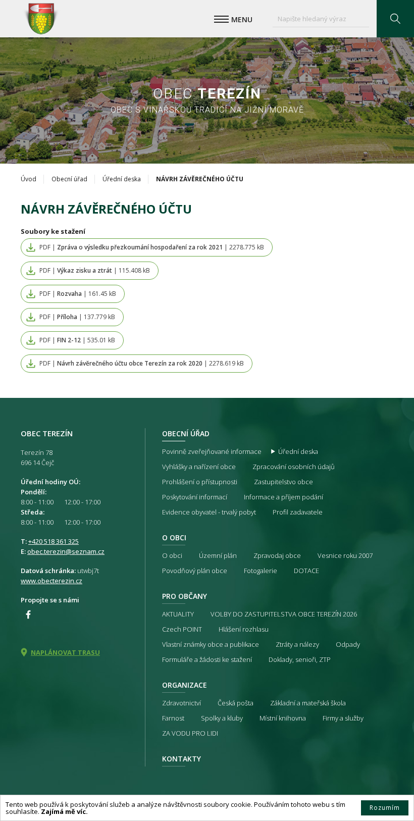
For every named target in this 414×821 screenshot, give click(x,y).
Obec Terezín (41, 18)
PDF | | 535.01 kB (77, 340)
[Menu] (221, 19)
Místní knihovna (283, 718)
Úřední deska (121, 179)
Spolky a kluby (222, 718)
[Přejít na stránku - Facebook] (28, 614)
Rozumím (385, 807)
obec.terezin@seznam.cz (66, 551)
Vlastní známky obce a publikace (210, 644)
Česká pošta (235, 702)
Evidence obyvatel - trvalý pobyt (209, 512)
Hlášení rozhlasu (244, 629)
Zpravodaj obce (277, 555)
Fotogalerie (260, 570)
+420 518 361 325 (53, 541)
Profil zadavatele (298, 512)
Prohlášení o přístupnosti (199, 481)
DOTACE (306, 570)
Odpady (348, 644)
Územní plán (218, 555)
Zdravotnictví (181, 702)
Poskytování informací (194, 496)
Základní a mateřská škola (308, 702)
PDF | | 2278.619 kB (141, 363)
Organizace (184, 685)
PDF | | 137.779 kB (77, 317)
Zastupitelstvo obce (283, 481)
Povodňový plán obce (194, 570)
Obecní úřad (69, 179)
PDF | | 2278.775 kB (151, 247)
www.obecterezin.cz (51, 580)
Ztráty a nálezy (297, 644)
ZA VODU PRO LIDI (190, 733)
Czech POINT (182, 629)
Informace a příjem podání (283, 496)
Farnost (173, 718)
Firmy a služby (343, 718)
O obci (174, 537)
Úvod (28, 179)
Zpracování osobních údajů (293, 466)
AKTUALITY (178, 614)
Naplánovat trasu (65, 652)
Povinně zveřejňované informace (212, 451)
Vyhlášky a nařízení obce (199, 466)
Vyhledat (395, 18)
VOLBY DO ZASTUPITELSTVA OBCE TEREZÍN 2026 (284, 614)
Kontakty (181, 758)
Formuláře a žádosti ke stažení (207, 659)
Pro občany (184, 596)
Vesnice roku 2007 (345, 555)
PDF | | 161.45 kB (77, 293)
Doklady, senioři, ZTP (300, 659)
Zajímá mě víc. (64, 811)
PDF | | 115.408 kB (94, 270)
